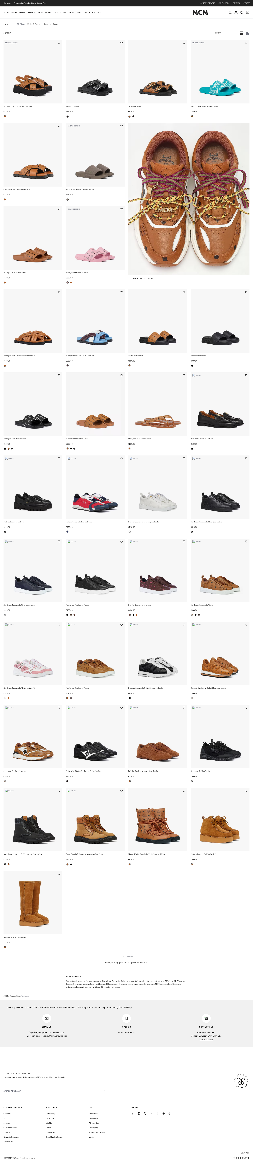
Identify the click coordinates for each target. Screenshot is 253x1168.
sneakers (96, 981)
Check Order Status (10, 1128)
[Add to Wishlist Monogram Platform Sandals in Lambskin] (59, 43)
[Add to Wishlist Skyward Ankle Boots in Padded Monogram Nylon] (184, 791)
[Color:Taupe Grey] (67, 199)
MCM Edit (50, 1118)
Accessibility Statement (97, 1132)
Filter (218, 33)
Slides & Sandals (34, 24)
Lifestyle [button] (61, 12)
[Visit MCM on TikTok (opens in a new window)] (169, 1113)
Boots (55, 24)
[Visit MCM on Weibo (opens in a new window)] (157, 1113)
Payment (7, 1123)
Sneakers (47, 24)
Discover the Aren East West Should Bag (30, 3)
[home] (200, 14)
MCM (6, 996)
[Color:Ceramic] (192, 116)
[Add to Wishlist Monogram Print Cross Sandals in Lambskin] (59, 292)
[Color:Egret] (129, 531)
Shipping (7, 1132)
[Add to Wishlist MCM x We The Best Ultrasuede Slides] (121, 126)
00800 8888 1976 (126, 1032)
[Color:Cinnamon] (74, 615)
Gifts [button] (87, 12)
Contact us (223, 3)
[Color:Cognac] (5, 116)
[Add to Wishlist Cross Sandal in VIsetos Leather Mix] (59, 126)
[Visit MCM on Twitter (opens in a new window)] (145, 1113)
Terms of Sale (93, 1114)
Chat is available (206, 1039)
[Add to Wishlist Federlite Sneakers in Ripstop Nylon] (121, 458)
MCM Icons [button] (75, 12)
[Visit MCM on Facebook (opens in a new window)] (132, 1113)
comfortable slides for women (144, 984)
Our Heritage (50, 1114)
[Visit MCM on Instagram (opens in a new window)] (138, 1113)
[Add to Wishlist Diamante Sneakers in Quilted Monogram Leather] (184, 625)
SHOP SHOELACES (143, 278)
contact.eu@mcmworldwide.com (54, 1036)
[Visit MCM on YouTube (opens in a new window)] (151, 1113)
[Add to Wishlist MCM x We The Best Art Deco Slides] (246, 43)
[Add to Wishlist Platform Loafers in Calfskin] (59, 458)
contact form (59, 1032)
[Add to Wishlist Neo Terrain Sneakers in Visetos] (121, 542)
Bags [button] (22, 12)
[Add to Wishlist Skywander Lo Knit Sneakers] (246, 708)
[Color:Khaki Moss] (12, 448)
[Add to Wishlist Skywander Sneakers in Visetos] (59, 708)
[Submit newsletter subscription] (104, 1091)
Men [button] (40, 12)
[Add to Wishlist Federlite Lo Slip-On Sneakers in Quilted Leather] (121, 708)
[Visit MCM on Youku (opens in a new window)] (163, 1113)
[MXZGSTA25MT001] (188, 199)
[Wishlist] (242, 12)
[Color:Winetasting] (67, 365)
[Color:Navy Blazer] (5, 614)
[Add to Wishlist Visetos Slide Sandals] (184, 292)
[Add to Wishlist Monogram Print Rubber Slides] (59, 209)
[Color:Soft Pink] (67, 282)
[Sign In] (236, 12)
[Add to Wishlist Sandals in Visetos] (121, 43)
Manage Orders (207, 3)
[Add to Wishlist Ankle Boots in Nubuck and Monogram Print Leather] (59, 791)
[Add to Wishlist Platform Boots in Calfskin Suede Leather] (246, 791)
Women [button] (31, 12)
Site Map (49, 1123)
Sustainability (50, 1132)
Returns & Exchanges (11, 1137)
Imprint (91, 1137)
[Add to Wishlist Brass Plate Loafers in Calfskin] (246, 375)
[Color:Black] (67, 116)
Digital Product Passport (54, 1137)
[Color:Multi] (67, 531)
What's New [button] (10, 12)
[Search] (230, 12)
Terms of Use (93, 1118)
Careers (48, 1128)
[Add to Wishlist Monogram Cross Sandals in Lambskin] (121, 292)
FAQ (5, 1118)
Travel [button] (49, 12)
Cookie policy (93, 1128)
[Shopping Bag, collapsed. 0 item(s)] (247, 12)
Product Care (8, 1142)
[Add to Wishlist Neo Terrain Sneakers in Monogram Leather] (184, 458)
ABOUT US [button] (97, 12)
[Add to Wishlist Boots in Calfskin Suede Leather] (59, 874)
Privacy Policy (94, 1123)
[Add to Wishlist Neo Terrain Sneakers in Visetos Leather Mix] (59, 625)
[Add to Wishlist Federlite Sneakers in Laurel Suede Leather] (184, 708)
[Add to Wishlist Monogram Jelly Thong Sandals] (184, 375)
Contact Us (7, 1114)
